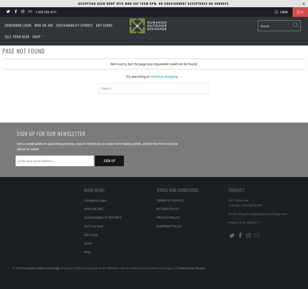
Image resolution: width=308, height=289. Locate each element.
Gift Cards (91, 235)
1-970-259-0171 (46, 12)
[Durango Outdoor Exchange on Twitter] (8, 12)
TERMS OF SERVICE (170, 200)
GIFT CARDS (104, 25)
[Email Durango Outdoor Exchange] (30, 12)
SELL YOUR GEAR (17, 36)
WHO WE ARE (43, 25)
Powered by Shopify (191, 268)
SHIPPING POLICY (169, 226)
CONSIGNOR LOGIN (18, 25)
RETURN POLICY (167, 209)
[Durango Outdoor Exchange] (154, 25)
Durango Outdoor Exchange (41, 268)
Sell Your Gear (93, 226)
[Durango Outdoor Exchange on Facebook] (15, 12)
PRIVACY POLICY (168, 217)
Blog (87, 252)
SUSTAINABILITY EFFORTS (74, 25)
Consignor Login (95, 200)
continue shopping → (166, 77)
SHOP (37, 36)
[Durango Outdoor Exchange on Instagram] (23, 12)
